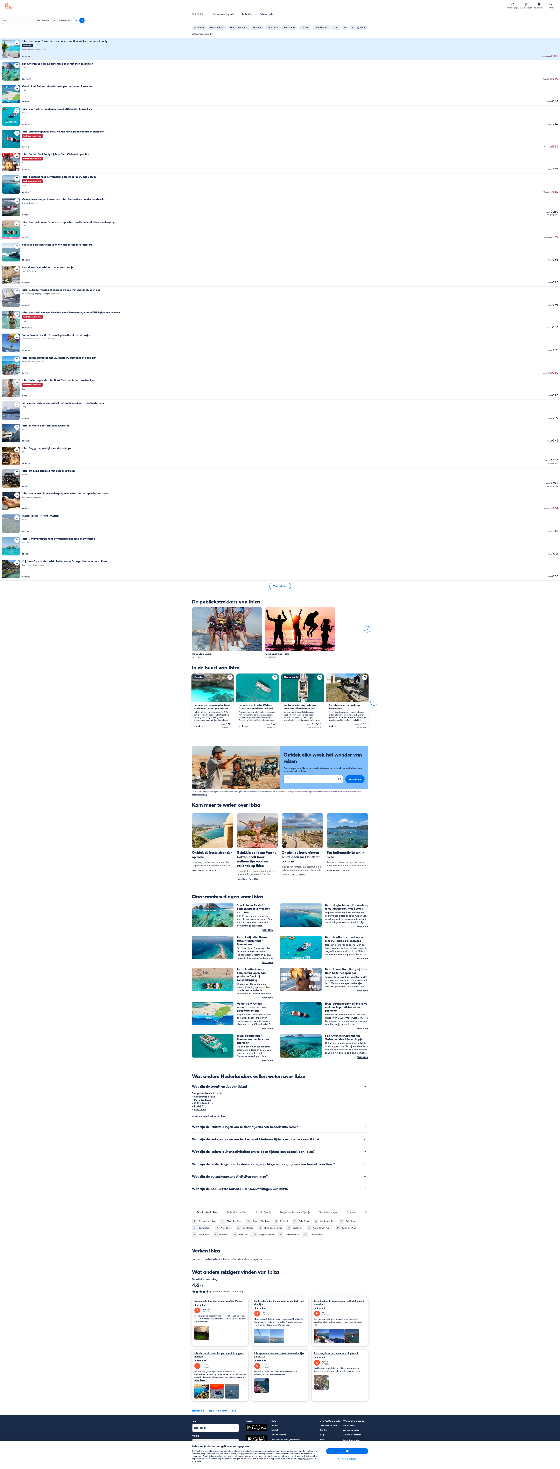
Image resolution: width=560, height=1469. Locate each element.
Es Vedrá (198, 1106)
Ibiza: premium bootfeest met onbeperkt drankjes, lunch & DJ (279, 1355)
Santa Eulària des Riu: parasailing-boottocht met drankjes (279, 1303)
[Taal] (539, 4)
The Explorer (325, 1449)
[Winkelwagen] (526, 4)
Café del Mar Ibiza (203, 1103)
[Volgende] (367, 629)
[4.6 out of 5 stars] (200, 1291)
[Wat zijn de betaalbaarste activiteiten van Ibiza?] (365, 1176)
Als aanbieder (349, 1425)
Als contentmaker (351, 1430)
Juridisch (274, 1430)
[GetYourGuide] (9, 6)
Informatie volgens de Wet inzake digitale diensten (293, 1449)
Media (322, 1439)
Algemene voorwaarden (282, 1444)
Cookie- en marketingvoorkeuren (285, 1439)
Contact (274, 1425)
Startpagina (198, 1410)
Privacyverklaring (199, 794)
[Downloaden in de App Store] (256, 1439)
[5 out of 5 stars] (220, 1305)
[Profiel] (550, 4)
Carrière (323, 1430)
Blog (322, 1435)
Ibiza (225, 1259)
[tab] (207, 1212)
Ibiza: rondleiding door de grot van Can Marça (218, 1301)
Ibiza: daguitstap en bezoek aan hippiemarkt (336, 1353)
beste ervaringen (250, 1259)
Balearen (222, 1410)
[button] (280, 49)
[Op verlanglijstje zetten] (17, 42)
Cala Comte (200, 1109)
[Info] (211, 34)
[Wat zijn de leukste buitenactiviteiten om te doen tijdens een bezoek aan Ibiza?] (365, 1151)
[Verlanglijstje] (512, 4)
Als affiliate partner (352, 1435)
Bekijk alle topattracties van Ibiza (208, 1116)
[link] (280, 49)
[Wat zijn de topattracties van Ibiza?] (365, 1086)
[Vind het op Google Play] (256, 1428)
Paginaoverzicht (278, 1453)
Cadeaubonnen (327, 1444)
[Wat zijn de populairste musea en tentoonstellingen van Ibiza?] (365, 1189)
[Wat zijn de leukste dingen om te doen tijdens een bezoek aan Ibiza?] (365, 1127)
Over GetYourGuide (328, 1425)
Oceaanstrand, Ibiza (204, 1096)
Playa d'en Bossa (202, 1100)
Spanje (211, 1410)
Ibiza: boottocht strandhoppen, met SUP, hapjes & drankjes (339, 1303)
